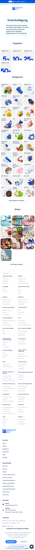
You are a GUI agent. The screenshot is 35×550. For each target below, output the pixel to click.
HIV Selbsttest (21, 411)
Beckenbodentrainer (22, 407)
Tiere (4, 416)
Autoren (5, 469)
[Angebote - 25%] (28, 60)
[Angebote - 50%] (6, 72)
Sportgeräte (5, 322)
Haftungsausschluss (8, 486)
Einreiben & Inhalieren (23, 299)
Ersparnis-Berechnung (9, 474)
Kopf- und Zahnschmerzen (8, 413)
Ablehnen (24, 541)
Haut (4, 331)
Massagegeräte (21, 424)
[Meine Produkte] (32, 547)
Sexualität (21, 404)
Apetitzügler (5, 281)
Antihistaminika (21, 281)
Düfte (4, 353)
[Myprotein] (17, 243)
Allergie (20, 276)
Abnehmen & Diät (7, 276)
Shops (4, 443)
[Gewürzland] (6, 232)
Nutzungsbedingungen (9, 489)
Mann (4, 361)
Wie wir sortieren (7, 477)
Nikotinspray (21, 401)
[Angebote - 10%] (17, 60)
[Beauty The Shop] (28, 220)
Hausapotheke (21, 312)
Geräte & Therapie (7, 378)
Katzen (4, 424)
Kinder (19, 314)
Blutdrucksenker (22, 333)
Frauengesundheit (22, 322)
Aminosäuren (21, 375)
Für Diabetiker (6, 314)
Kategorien (6, 449)
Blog (4, 454)
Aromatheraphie (22, 419)
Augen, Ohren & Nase (24, 286)
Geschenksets (6, 355)
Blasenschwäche (22, 388)
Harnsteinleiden (21, 390)
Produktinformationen (9, 480)
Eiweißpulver (21, 377)
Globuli (4, 344)
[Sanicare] (28, 243)
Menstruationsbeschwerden (24, 325)
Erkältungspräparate (23, 302)
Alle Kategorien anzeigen (17, 200)
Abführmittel (21, 354)
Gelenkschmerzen (7, 411)
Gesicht (4, 357)
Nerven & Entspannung (9, 383)
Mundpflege (21, 368)
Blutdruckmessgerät (22, 331)
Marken (5, 446)
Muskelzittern (6, 390)
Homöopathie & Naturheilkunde (7, 339)
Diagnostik (5, 399)
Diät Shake (5, 283)
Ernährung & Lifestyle (8, 307)
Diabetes (5, 297)
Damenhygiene (21, 320)
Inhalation (5, 291)
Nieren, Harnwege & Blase (25, 383)
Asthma (4, 289)
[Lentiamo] (28, 232)
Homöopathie (6, 347)
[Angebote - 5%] (6, 60)
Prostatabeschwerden (8, 366)
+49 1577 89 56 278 (10, 510)
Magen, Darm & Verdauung (22, 350)
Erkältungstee (21, 304)
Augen (19, 289)
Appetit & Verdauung (23, 356)
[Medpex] (6, 243)
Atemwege (5, 286)
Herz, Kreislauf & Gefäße (24, 328)
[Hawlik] (17, 232)
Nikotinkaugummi (22, 397)
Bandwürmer (21, 358)
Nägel (4, 333)
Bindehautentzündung (23, 283)
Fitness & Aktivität (7, 318)
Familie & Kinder (22, 307)
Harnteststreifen (6, 304)
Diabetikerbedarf (6, 302)
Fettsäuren (20, 379)
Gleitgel (20, 409)
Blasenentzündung (22, 386)
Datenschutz (6, 492)
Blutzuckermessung (7, 299)
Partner (5, 472)
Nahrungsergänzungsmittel (25, 372)
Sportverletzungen (7, 325)
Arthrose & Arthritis (7, 376)
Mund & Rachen (22, 361)
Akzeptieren (11, 541)
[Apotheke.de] (6, 220)
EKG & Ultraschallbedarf (8, 401)
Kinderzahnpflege (22, 364)
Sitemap (5, 457)
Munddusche (21, 366)
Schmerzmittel (6, 404)
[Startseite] (17, 8)
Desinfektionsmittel (7, 397)
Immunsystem (22, 338)
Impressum (6, 494)
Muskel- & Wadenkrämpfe (8, 380)
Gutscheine (6, 452)
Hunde (4, 421)
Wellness (20, 416)
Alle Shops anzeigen (17, 264)
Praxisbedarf (6, 394)
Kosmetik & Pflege (7, 350)
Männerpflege (6, 364)
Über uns (5, 466)
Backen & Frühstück (7, 310)
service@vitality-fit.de (11, 505)
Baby (19, 310)
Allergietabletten (22, 279)
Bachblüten (5, 342)
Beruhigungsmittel (7, 386)
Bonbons (5, 312)
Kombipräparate (22, 343)
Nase (19, 291)
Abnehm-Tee (5, 279)
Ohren (19, 293)
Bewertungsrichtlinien (9, 483)
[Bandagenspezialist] (17, 220)
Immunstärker (21, 341)
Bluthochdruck (21, 335)
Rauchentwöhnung (23, 394)
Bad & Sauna (21, 421)
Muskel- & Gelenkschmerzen (9, 320)
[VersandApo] (6, 255)
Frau (19, 318)
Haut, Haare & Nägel (8, 328)
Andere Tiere (6, 419)
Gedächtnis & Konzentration (9, 388)
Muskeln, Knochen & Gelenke (8, 372)
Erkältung (20, 297)
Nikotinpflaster (21, 399)
